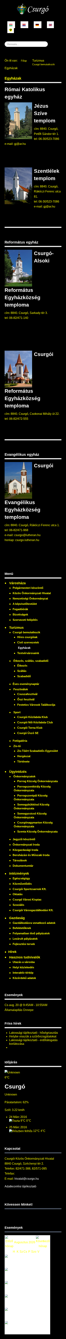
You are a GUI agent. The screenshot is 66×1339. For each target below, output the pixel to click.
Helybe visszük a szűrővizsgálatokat (32, 1036)
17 (14, 1300)
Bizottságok (20, 614)
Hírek (12, 952)
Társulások (20, 860)
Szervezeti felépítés (25, 619)
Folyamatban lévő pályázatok (31, 933)
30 (38, 1314)
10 (14, 1287)
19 (21, 1300)
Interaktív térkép (23, 972)
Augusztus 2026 (24, 1242)
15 (33, 1287)
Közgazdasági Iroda (25, 849)
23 (38, 1300)
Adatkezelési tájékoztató (20, 1186)
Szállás (21, 670)
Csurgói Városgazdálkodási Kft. (33, 910)
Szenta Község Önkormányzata (37, 831)
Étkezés (22, 665)
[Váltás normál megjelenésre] (10, 29)
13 (25, 1287)
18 (17, 1300)
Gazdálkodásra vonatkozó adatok (34, 922)
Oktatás (18, 894)
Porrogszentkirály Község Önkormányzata (32, 788)
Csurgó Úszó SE (27, 733)
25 (17, 1314)
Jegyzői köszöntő (24, 839)
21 (29, 1300)
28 (29, 1314)
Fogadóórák (20, 609)
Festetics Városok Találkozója (36, 704)
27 (25, 1314)
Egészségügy (21, 878)
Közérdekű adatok (24, 978)
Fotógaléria (20, 740)
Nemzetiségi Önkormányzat (30, 598)
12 (21, 1287)
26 (21, 1314)
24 (14, 1314)
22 (33, 1300)
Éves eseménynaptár (26, 683)
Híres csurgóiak (27, 637)
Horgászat (23, 756)
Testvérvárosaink (28, 653)
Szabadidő (24, 676)
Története (23, 761)
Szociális (18, 904)
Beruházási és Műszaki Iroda (31, 855)
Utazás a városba (24, 962)
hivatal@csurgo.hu (26, 1178)
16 (38, 1287)
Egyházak (13, 78)
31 (14, 1327)
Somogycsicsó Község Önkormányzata (30, 815)
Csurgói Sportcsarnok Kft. (29, 889)
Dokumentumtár (23, 865)
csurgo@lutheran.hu (27, 535)
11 (17, 1287)
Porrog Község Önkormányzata (37, 781)
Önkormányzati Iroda (26, 844)
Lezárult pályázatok (25, 938)
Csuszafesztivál (27, 694)
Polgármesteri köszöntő (28, 587)
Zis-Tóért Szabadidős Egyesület (37, 750)
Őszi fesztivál (25, 699)
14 (29, 1287)
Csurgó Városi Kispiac (27, 899)
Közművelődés (22, 883)
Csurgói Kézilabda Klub (32, 717)
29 (33, 1314)
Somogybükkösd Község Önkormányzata (31, 806)
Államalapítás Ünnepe (19, 1010)
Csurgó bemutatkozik (43, 64)
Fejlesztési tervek (24, 944)
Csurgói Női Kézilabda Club (35, 722)
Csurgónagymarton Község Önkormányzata (33, 824)
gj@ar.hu (20, 143)
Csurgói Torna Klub (29, 727)
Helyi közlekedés (23, 967)
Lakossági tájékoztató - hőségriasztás (33, 1032)
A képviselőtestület (25, 603)
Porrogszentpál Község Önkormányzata (30, 797)
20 (25, 1300)
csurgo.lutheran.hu (27, 540)
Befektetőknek (22, 928)
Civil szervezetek (28, 642)
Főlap (24, 60)
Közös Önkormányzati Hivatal (32, 593)
